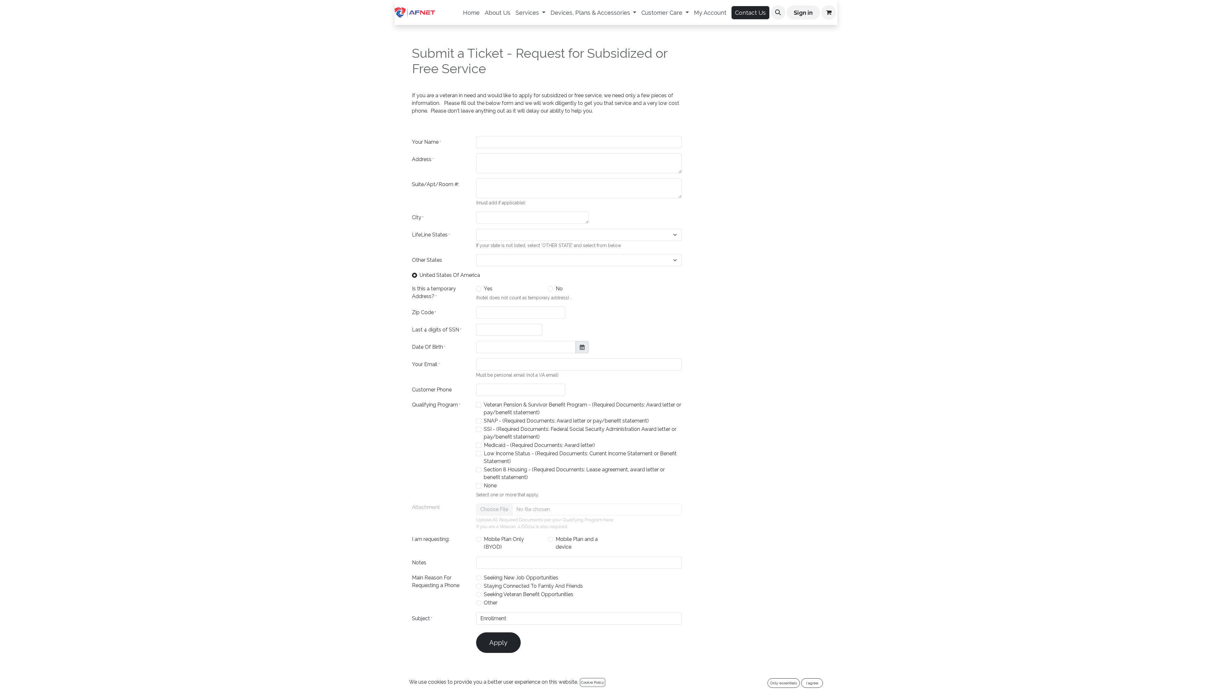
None (490, 486)
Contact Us (750, 12)
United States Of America (450, 275)
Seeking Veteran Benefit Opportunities (528, 594)
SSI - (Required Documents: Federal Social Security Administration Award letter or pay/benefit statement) (580, 433)
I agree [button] (812, 683)
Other (490, 603)
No (559, 289)
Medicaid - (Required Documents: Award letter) (539, 445)
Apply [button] (498, 642)
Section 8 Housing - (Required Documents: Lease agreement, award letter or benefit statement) (574, 473)
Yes (488, 289)
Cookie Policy (592, 682)
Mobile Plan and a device (577, 543)
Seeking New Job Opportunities (521, 578)
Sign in (803, 12)
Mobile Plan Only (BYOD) (504, 543)
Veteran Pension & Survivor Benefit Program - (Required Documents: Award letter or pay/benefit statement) (582, 408)
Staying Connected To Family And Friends (533, 586)
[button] (778, 12)
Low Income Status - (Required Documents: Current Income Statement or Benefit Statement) (580, 457)
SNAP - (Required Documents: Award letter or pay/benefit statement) (566, 421)
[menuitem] (471, 13)
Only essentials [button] (783, 683)
